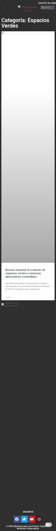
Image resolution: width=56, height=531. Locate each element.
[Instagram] (39, 519)
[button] (3, 8)
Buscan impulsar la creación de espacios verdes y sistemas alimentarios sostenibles (25, 273)
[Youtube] (31, 519)
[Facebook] (16, 519)
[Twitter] (24, 519)
